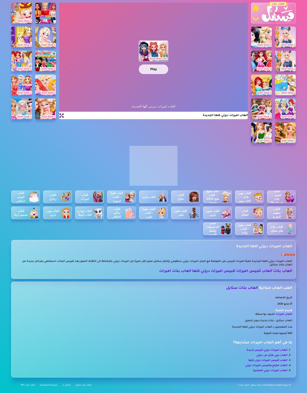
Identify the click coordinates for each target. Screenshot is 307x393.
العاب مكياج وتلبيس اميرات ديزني (266, 365)
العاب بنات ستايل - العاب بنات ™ (252, 385)
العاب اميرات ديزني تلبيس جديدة (267, 350)
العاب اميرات (284, 314)
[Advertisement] (153, 167)
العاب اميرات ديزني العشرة (270, 370)
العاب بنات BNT (28, 385)
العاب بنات (282, 271)
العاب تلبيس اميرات (254, 271)
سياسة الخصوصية (49, 385)
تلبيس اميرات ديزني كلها (214, 271)
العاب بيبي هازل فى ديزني (271, 355)
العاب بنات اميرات (175, 271)
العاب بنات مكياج (83, 385)
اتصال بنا (67, 385)
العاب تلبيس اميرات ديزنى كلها (267, 360)
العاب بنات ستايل (242, 288)
